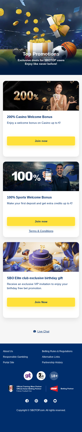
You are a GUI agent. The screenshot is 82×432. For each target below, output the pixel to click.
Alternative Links (51, 356)
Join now (41, 140)
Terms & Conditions (41, 231)
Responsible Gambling (15, 356)
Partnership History (52, 362)
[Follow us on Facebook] (27, 401)
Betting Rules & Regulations (57, 351)
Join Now (41, 302)
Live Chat (43, 331)
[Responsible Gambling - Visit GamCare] (41, 375)
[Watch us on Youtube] (55, 401)
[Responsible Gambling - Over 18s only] (54, 375)
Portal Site (8, 362)
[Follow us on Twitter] (45, 401)
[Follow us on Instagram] (36, 401)
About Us (8, 351)
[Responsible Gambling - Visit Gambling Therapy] (28, 375)
